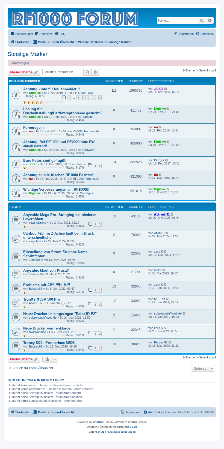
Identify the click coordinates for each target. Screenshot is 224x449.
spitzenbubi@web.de (43, 317)
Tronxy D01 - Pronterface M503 (49, 343)
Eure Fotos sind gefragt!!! (44, 160)
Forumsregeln (19, 63)
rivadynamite (37, 332)
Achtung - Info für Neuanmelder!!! (51, 89)
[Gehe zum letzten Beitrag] (166, 88)
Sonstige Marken (28, 54)
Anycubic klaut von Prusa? (46, 270)
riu (31, 131)
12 (99, 97)
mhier (32, 274)
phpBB (97, 421)
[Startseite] (75, 17)
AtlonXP (159, 233)
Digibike (35, 92)
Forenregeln (33, 127)
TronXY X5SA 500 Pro (41, 299)
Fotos (81, 164)
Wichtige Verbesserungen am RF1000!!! (56, 189)
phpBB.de (131, 426)
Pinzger (159, 160)
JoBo (33, 164)
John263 (34, 259)
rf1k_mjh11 (162, 214)
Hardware (88, 149)
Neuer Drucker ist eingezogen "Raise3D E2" (60, 314)
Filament (87, 116)
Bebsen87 (35, 288)
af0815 (158, 88)
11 (93, 97)
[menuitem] (43, 34)
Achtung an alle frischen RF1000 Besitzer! (58, 175)
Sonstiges (86, 193)
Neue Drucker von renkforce (46, 328)
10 (87, 97)
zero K (158, 251)
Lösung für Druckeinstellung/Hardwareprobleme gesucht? (62, 111)
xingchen (35, 241)
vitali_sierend (37, 222)
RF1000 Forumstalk (86, 131)
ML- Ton (159, 299)
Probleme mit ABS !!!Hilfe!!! (46, 285)
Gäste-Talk (85, 92)
